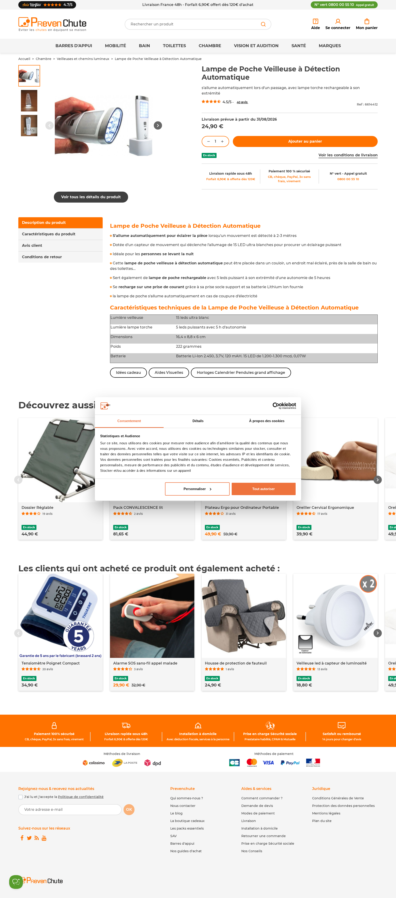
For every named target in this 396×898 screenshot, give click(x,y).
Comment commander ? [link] (262, 798)
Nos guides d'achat (186, 851)
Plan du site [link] (322, 821)
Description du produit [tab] (44, 222)
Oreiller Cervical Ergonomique (325, 507)
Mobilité (115, 45)
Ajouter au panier (305, 141)
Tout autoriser (263, 489)
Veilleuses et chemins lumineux (83, 59)
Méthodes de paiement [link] (274, 754)
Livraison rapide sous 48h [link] (230, 173)
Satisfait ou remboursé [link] (342, 734)
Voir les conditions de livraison (348, 155)
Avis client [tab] (32, 245)
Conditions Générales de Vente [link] (338, 798)
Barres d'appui (73, 45)
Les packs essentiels (187, 828)
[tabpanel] (244, 300)
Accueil (24, 59)
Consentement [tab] (129, 421)
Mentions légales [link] (326, 813)
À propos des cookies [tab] (266, 421)
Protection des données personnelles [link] (343, 806)
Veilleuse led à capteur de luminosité (332, 663)
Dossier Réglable (37, 507)
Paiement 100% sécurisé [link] (54, 734)
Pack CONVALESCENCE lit (138, 507)
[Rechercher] (263, 24)
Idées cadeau (128, 372)
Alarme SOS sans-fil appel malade (145, 663)
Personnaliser (195, 489)
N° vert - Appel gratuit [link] (348, 173)
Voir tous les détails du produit (91, 197)
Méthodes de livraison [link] (122, 754)
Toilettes (174, 45)
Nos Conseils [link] (251, 851)
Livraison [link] (248, 821)
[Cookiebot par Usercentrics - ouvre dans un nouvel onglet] (276, 405)
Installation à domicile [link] (198, 734)
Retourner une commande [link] (263, 836)
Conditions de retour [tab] (42, 257)
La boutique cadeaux (187, 821)
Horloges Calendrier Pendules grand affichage (241, 372)
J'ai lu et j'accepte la (64, 797)
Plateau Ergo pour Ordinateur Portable (242, 507)
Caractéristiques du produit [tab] (48, 234)
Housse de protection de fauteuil (236, 663)
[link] (337, 24)
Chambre (210, 45)
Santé (299, 45)
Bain (144, 45)
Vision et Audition (256, 45)
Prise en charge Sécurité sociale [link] (270, 734)
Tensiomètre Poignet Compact (51, 663)
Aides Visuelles (169, 372)
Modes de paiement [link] (258, 813)
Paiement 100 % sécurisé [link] (289, 171)
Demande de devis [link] (257, 806)
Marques (330, 45)
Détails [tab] (198, 421)
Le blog (176, 813)
